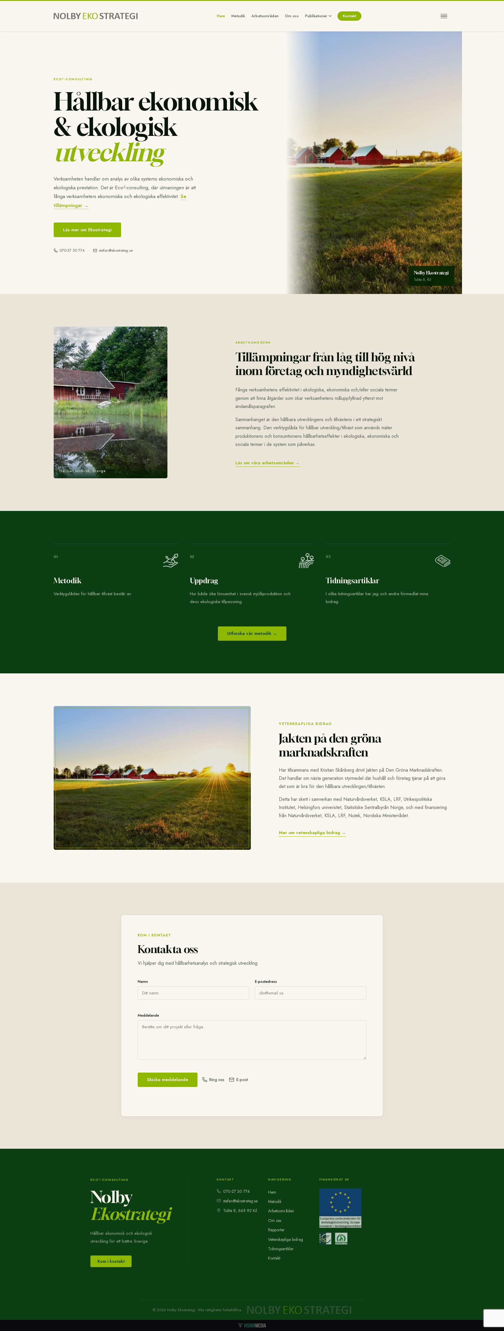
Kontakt (349, 16)
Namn (143, 981)
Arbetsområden (265, 16)
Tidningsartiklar (281, 1249)
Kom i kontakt (111, 1261)
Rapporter (276, 1230)
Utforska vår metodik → (252, 633)
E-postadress (266, 981)
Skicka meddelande (167, 1079)
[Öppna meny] (444, 16)
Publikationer (316, 16)
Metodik (238, 16)
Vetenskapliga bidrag (285, 1239)
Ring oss (216, 1080)
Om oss (292, 16)
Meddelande (148, 1015)
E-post (242, 1080)
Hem (221, 16)
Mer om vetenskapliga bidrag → (312, 832)
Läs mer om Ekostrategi (87, 230)
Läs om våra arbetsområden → (267, 463)
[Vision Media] (252, 1325)
